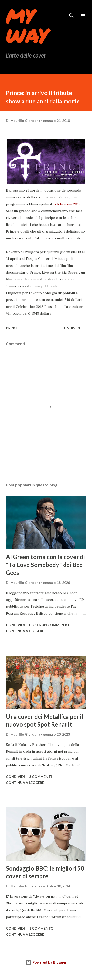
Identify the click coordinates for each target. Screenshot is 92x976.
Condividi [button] (70, 328)
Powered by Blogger (49, 962)
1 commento (41, 928)
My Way (27, 25)
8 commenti (40, 776)
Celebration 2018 (66, 204)
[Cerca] (71, 9)
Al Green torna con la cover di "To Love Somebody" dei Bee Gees (45, 564)
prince (12, 328)
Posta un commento (49, 625)
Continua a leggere (25, 631)
